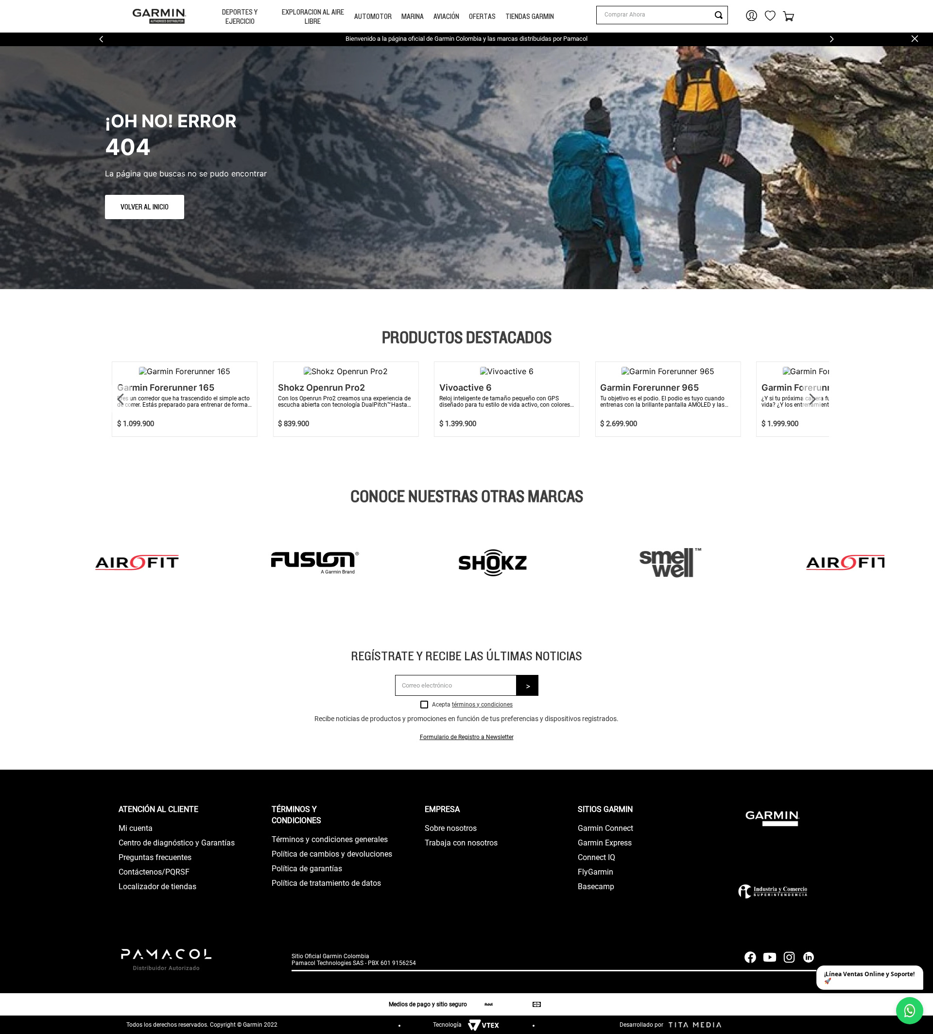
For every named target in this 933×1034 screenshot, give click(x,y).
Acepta (472, 705)
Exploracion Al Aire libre (313, 16)
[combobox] (661, 15)
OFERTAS (482, 16)
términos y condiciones (482, 704)
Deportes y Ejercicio (240, 16)
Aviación (446, 16)
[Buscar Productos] (720, 15)
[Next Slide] (832, 39)
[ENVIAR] (527, 685)
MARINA (412, 16)
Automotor (373, 16)
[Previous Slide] (101, 39)
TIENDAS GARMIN (529, 16)
